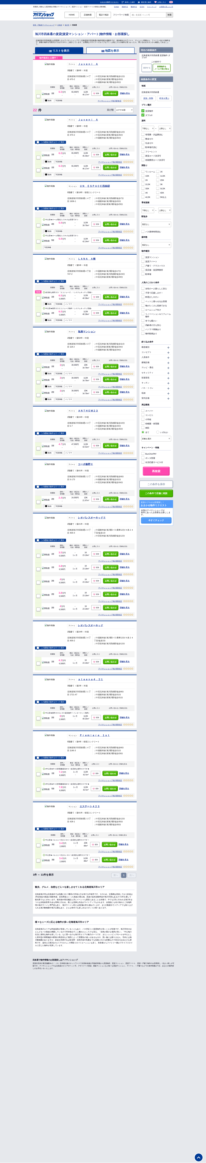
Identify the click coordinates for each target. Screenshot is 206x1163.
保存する (147, 68)
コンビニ (149, 415)
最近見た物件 (146, 2)
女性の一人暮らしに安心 (156, 288)
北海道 (59, 25)
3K (161, 184)
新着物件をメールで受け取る (161, 67)
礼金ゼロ (149, 143)
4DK (162, 193)
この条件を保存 (156, 484)
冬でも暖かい (151, 321)
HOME (72, 15)
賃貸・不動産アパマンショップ (44, 25)
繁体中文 (134, 7)
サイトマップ (151, 7)
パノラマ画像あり (153, 329)
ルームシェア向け (153, 310)
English (116, 7)
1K (161, 172)
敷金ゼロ (149, 139)
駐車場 (148, 274)
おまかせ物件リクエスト (109, 2)
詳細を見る (125, 93)
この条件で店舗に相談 (156, 493)
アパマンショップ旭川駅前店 (109, 101)
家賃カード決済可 (153, 156)
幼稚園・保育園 (152, 424)
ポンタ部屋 (150, 458)
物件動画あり (151, 333)
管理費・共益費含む (154, 134)
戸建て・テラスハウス (155, 266)
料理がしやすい (152, 297)
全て (147, 432)
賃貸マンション (152, 257)
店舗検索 (88, 15)
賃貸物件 (149, 111)
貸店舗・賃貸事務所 (154, 270)
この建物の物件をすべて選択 (52, 142)
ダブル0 (148, 115)
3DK (147, 188)
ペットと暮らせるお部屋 (156, 301)
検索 (170, 15)
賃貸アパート (151, 261)
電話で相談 (104, 15)
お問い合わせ (110, 93)
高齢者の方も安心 (153, 325)
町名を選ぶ (164, 98)
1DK (147, 176)
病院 (147, 428)
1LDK (162, 176)
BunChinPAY (150, 454)
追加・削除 (148, 98)
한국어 (142, 7)
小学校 (148, 419)
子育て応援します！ (154, 293)
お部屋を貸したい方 (166, 7)
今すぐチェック (156, 520)
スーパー (149, 411)
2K (146, 180)
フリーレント (151, 151)
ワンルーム (150, 172)
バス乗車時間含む (153, 232)
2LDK (147, 184)
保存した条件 (130, 2)
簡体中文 (125, 7)
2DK (162, 180)
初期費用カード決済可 (155, 160)
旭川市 (67, 25)
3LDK (162, 188)
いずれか (164, 432)
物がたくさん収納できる (156, 305)
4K (146, 193)
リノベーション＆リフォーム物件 (158, 315)
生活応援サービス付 (154, 462)
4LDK (147, 197)
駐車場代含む (151, 147)
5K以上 (163, 197)
